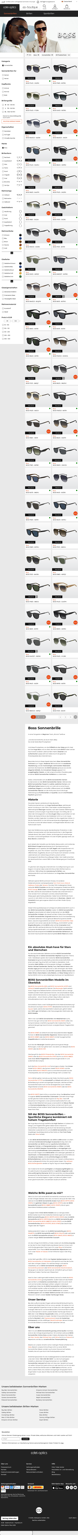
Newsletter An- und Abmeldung (63, 1469)
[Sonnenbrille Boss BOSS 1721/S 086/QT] (38, 368)
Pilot (5, 164)
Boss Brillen (43, 1415)
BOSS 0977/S (65, 1201)
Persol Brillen (43, 1410)
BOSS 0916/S (59, 1217)
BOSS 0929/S (55, 1205)
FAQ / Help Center (58, 1467)
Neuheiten (7, 131)
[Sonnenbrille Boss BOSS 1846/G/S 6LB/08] (38, 122)
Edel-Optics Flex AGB (8, 1525)
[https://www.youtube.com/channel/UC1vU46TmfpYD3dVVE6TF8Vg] (75, 1488)
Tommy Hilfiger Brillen (47, 1417)
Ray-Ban (60, 1098)
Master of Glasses (42, 1251)
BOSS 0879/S (44, 1219)
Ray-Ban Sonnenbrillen (9, 1390)
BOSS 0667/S (35, 1094)
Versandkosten (31, 1469)
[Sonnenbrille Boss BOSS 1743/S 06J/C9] (38, 395)
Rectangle (59, 988)
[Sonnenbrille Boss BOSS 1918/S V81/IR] (38, 422)
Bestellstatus (56, 1474)
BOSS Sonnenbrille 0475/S (59, 986)
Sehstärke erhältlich (10, 292)
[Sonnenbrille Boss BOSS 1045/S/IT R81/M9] (38, 641)
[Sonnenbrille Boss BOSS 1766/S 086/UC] (38, 586)
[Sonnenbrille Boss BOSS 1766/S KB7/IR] (38, 504)
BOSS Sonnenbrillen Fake (64, 921)
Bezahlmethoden (56, 1320)
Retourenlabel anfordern (34, 1472)
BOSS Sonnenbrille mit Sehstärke (39, 1261)
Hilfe (53, 1464)
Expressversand (50, 1318)
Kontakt (3, 1474)
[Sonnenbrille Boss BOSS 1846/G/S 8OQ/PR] (38, 286)
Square (30, 1009)
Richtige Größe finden (11, 121)
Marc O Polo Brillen (8, 1417)
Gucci (62, 883)
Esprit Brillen (43, 1420)
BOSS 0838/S (35, 1037)
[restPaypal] (17, 1487)
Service (29, 1464)
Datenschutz (9, 1523)
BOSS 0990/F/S (42, 1070)
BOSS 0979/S (58, 1203)
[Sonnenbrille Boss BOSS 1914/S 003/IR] (38, 668)
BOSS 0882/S (68, 1056)
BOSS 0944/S (59, 1233)
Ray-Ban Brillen (7, 1410)
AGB (2, 1523)
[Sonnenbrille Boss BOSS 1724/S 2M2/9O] (38, 67)
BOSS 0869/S (37, 1068)
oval (5, 215)
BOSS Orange (32, 889)
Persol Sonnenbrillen (9, 1395)
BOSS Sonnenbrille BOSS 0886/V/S (40, 1221)
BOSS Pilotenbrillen (48, 1054)
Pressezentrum (6, 1467)
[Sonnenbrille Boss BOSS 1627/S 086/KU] (38, 477)
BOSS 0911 (42, 1049)
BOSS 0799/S (56, 1223)
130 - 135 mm (10, 105)
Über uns (4, 1464)
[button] (10, 7)
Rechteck (7, 157)
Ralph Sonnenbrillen (43, 1397)
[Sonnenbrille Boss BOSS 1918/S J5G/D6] (38, 204)
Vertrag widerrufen (9, 1518)
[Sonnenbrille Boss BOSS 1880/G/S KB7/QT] (38, 695)
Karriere (3, 1469)
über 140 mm (10, 112)
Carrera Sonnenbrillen (9, 1397)
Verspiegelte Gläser (10, 299)
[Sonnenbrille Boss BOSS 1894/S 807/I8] (38, 340)
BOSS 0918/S (35, 1032)
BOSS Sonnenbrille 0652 (39, 986)
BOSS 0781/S (57, 1221)
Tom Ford (56, 883)
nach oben (72, 1518)
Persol (38, 1134)
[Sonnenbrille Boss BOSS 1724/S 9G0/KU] (38, 149)
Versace (45, 885)
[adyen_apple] (22, 1487)
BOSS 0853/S (67, 1235)
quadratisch (8, 222)
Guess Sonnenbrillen (43, 1395)
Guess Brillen (43, 1412)
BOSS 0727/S (47, 1007)
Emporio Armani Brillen (10, 1420)
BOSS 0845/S (58, 1235)
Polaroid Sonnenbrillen (9, 1400)
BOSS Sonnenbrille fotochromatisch (60, 1268)
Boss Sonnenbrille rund (42, 1066)
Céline (57, 1337)
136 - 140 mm (10, 108)
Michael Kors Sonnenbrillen (45, 1392)
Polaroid (69, 1337)
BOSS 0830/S (49, 1037)
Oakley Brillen (6, 1412)
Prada (37, 885)
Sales (30, 1347)
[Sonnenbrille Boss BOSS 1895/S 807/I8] (38, 313)
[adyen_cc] (2, 1487)
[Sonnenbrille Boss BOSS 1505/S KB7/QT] (38, 258)
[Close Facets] (12, 55)
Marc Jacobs (35, 1337)
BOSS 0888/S (46, 1205)
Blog (60, 1247)
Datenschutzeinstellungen (10, 1472)
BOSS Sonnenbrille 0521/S (56, 1021)
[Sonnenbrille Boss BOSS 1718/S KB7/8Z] (38, 449)
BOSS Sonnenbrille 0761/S (48, 1056)
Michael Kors (47, 1337)
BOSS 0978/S (60, 1068)
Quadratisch (8, 161)
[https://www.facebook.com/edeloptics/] (67, 1488)
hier (62, 1443)
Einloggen (55, 9)
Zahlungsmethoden (33, 1467)
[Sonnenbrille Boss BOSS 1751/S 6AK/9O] (38, 559)
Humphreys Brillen (8, 1415)
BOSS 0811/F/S (50, 1217)
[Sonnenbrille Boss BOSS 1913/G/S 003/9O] (38, 231)
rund (6, 218)
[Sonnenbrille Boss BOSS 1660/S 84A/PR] (38, 177)
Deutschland (68, 1)
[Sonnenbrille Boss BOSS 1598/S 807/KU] (38, 531)
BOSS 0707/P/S (46, 1223)
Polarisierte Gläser (9, 295)
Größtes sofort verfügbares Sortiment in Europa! (20, 1)
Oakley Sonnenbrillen (9, 1392)
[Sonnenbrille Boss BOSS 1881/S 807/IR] (38, 613)
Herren (6, 78)
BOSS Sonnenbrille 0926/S (52, 1087)
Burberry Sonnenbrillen (44, 1400)
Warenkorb (67, 9)
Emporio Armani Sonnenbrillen (46, 1390)
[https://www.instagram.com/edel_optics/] (71, 1488)
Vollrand (6, 195)
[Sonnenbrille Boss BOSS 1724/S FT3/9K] (38, 95)
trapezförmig (8, 225)
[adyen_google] (3, 1490)
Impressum (18, 1523)
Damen (6, 75)
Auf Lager (7, 134)
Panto (30, 1078)
